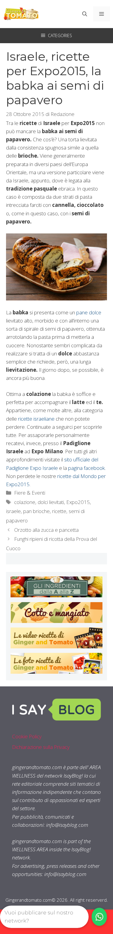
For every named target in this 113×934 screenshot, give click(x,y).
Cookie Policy (27, 736)
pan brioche (36, 511)
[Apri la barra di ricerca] (84, 13)
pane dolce (88, 312)
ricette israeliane (36, 418)
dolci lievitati (51, 502)
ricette (59, 511)
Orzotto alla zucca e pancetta (46, 529)
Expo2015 (78, 502)
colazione (24, 502)
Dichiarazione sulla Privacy (41, 746)
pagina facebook (86, 467)
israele (13, 511)
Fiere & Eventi (29, 492)
